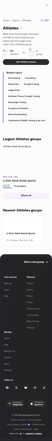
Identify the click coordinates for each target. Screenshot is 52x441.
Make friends (33, 321)
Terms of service (18, 420)
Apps (6, 364)
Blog (6, 345)
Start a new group (34, 262)
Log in (7, 290)
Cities (29, 302)
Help (6, 296)
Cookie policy (38, 425)
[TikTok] (44, 387)
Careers (8, 357)
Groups (30, 283)
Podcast (8, 370)
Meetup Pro (9, 351)
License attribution (23, 429)
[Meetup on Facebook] (7, 387)
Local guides (33, 315)
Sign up (7, 283)
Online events (33, 309)
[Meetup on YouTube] (26, 387)
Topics (15, 20)
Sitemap (30, 328)
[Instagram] (35, 387)
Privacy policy (34, 420)
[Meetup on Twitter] (16, 387)
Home (6, 20)
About (7, 338)
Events (30, 290)
